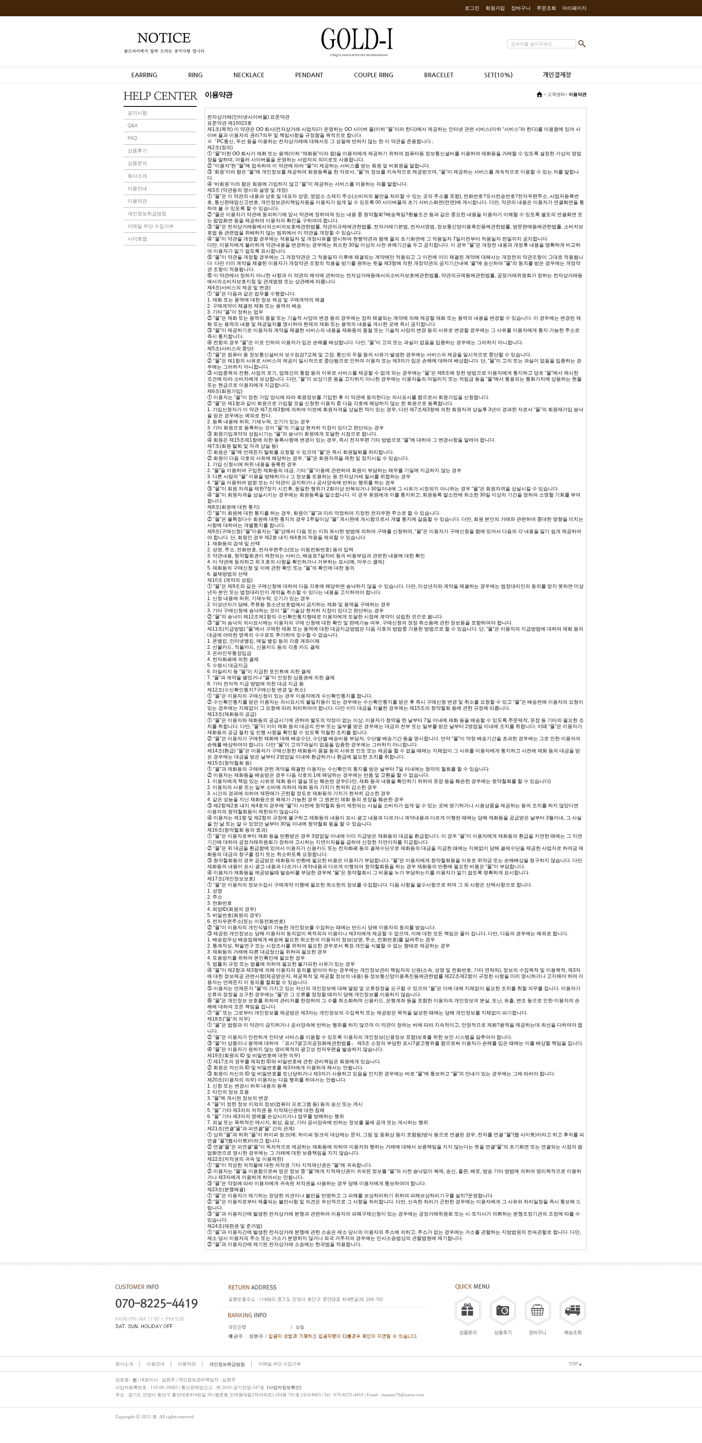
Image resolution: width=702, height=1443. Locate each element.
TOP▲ (576, 1363)
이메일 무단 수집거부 (151, 226)
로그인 (472, 8)
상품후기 (137, 151)
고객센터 (556, 94)
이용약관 (137, 201)
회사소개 (137, 176)
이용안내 (137, 188)
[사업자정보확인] (284, 1387)
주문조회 (546, 8)
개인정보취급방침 (147, 214)
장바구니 (521, 8)
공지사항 (137, 113)
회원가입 (495, 8)
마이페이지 (574, 8)
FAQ (132, 138)
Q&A (133, 125)
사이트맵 (137, 239)
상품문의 (137, 163)
